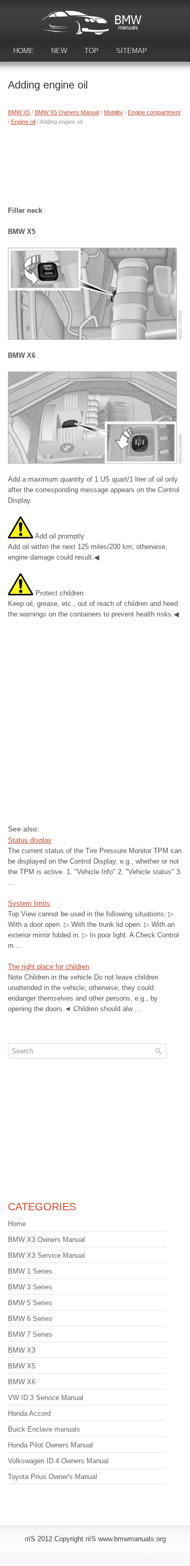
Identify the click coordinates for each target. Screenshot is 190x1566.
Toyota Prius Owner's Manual (52, 1477)
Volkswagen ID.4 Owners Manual (58, 1461)
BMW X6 (21, 1382)
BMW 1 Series (30, 1271)
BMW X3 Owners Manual (46, 1240)
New (59, 51)
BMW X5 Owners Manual (67, 112)
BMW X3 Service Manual (46, 1255)
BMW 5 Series (30, 1303)
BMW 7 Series (30, 1334)
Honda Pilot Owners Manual (50, 1445)
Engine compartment (154, 112)
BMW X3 (21, 1350)
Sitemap (131, 51)
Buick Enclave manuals (44, 1429)
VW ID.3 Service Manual (45, 1398)
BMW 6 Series (30, 1319)
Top (91, 51)
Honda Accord (29, 1413)
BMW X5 (19, 112)
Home (23, 51)
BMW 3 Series (30, 1287)
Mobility (113, 112)
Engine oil (23, 122)
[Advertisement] (95, 163)
